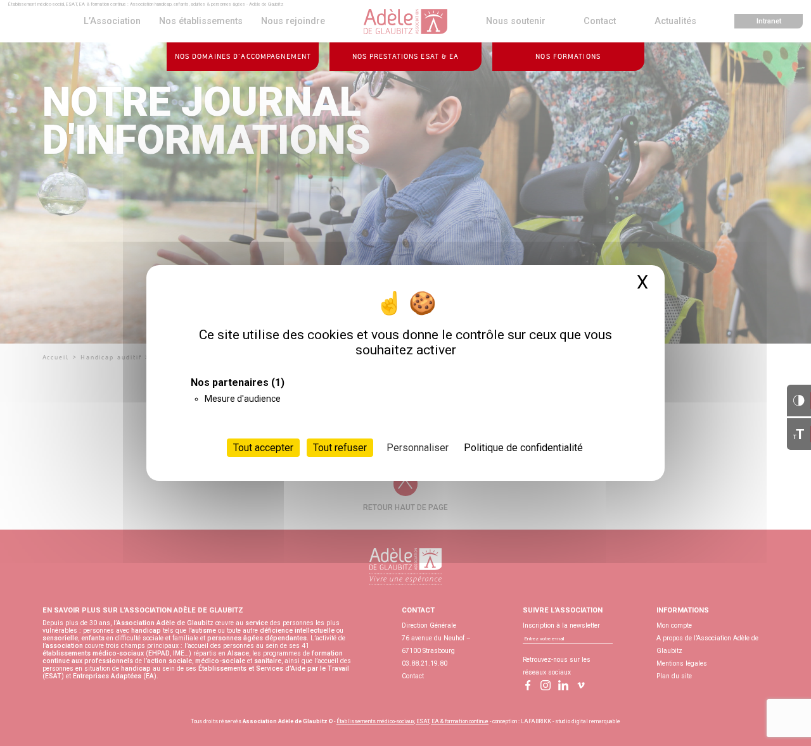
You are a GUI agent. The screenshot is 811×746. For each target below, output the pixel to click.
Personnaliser (417, 448)
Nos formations (568, 57)
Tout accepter (263, 448)
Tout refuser (340, 448)
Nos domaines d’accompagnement (243, 57)
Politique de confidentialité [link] (523, 448)
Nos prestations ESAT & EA (405, 57)
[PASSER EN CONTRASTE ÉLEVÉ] (799, 400)
